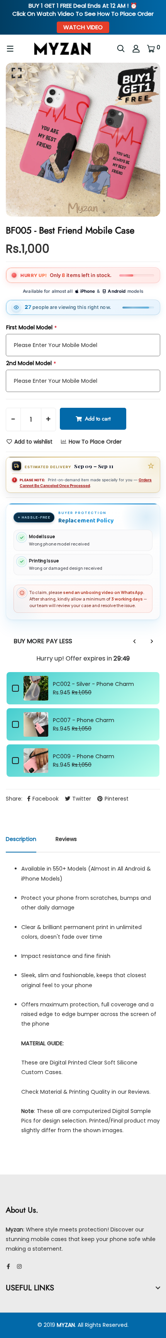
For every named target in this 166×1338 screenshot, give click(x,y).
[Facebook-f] (8, 1266)
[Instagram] (19, 1266)
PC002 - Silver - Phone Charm (93, 684)
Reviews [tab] (66, 839)
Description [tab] (21, 839)
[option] (83, 140)
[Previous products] (134, 641)
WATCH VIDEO (83, 27)
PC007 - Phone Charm (83, 720)
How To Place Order (94, 441)
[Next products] (151, 641)
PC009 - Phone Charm (83, 756)
